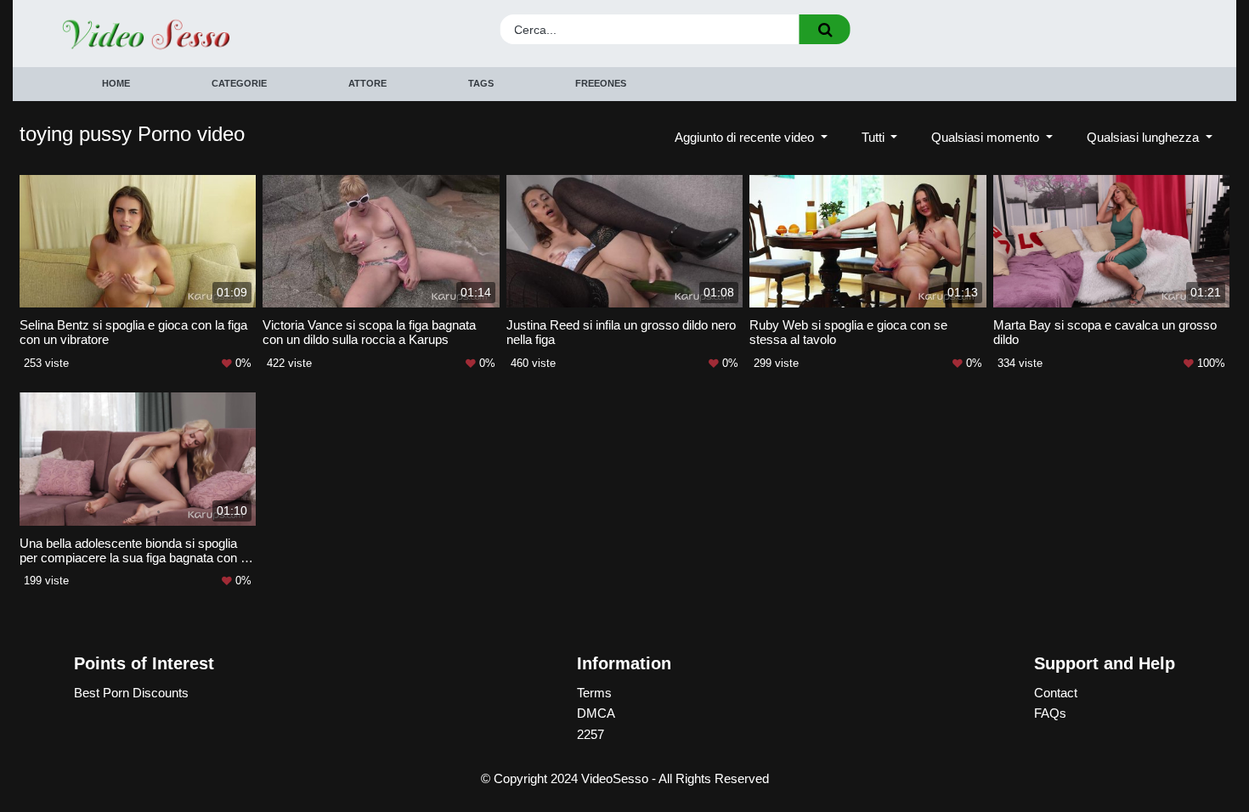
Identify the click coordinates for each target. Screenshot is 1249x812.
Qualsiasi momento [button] (987, 137)
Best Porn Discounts (131, 692)
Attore (367, 83)
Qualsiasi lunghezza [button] (1144, 137)
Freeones (600, 83)
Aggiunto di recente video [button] (746, 137)
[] (825, 29)
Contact (1055, 692)
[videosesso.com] (202, 33)
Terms (594, 692)
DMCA (596, 713)
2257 (590, 734)
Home (116, 83)
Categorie (239, 83)
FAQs (1050, 713)
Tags (481, 83)
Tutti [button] (875, 137)
